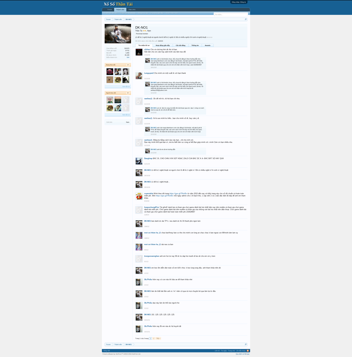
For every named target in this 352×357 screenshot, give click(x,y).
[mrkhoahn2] (126, 79)
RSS (248, 351)
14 (128, 65)
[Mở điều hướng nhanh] (246, 19)
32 (128, 93)
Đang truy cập (143, 13)
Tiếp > (158, 338)
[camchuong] (126, 71)
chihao (147, 49)
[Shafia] (118, 100)
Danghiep (148, 158)
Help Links (132, 9)
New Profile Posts (172, 13)
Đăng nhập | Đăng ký (239, 2)
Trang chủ (231, 350)
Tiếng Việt (106, 350)
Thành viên (120, 9)
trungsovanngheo (151, 256)
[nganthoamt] (126, 100)
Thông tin (195, 45)
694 (128, 57)
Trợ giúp (224, 350)
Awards (207, 45)
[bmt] (118, 79)
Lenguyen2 (149, 73)
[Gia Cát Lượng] (118, 71)
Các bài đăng (180, 45)
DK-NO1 (154, 59)
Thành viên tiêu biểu (111, 13)
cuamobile (148, 193)
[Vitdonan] (110, 100)
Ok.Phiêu (148, 279)
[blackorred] (110, 71)
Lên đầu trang (240, 350)
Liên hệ (217, 350)
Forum (110, 9)
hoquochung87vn (151, 207)
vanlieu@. (148, 99)
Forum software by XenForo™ (122, 354)
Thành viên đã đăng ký (128, 13)
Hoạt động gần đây (163, 45)
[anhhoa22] (110, 79)
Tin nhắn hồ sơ (144, 45)
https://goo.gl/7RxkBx (178, 193)
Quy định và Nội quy (242, 354)
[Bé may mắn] (126, 108)
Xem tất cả (126, 86)
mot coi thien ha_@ (152, 233)
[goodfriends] (118, 108)
